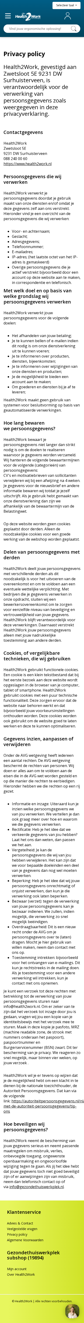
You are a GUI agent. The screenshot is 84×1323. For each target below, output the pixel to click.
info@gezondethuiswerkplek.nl (36, 1186)
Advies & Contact (20, 1223)
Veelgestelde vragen (22, 1229)
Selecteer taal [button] (65, 5)
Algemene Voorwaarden (25, 1240)
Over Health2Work (21, 1274)
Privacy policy (17, 1234)
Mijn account (68, 16)
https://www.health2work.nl (28, 163)
